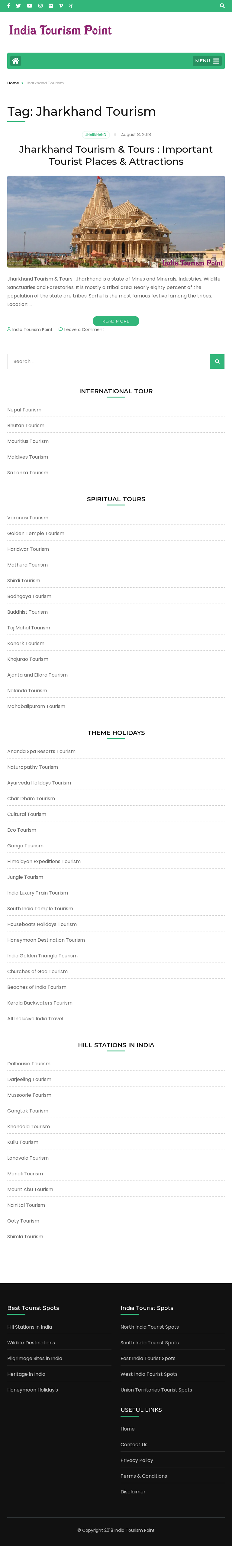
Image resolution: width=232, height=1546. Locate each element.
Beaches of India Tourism (36, 987)
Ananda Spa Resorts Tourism (41, 751)
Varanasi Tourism (27, 517)
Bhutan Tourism (25, 425)
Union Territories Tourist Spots (156, 1389)
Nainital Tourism (26, 1205)
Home (128, 1428)
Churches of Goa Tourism (37, 971)
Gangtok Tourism (27, 1110)
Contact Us (134, 1444)
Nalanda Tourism (27, 690)
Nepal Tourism (24, 409)
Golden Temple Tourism (35, 533)
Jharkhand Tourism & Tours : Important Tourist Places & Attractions (116, 155)
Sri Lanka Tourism (27, 472)
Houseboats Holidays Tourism (42, 924)
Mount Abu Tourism (30, 1189)
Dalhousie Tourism (28, 1063)
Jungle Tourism (25, 877)
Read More (116, 321)
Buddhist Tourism (27, 612)
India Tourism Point (32, 329)
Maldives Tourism (27, 456)
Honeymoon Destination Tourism (46, 940)
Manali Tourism (25, 1173)
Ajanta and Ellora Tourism (37, 674)
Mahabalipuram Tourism (36, 706)
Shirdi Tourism (23, 580)
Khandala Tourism (28, 1126)
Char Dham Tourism (31, 798)
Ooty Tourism (23, 1220)
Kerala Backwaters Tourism (39, 1002)
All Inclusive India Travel (35, 1018)
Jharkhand (95, 134)
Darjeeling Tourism (29, 1079)
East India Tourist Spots (148, 1358)
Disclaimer (133, 1491)
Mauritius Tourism (28, 441)
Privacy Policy (137, 1460)
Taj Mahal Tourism (28, 627)
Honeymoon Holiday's (32, 1389)
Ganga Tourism (25, 845)
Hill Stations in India (29, 1327)
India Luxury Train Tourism (37, 892)
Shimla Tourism (25, 1236)
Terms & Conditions (144, 1476)
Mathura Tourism (27, 564)
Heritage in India (26, 1374)
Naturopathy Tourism (32, 767)
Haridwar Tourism (28, 549)
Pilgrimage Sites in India (34, 1358)
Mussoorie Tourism (29, 1095)
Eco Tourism (21, 830)
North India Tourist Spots (150, 1327)
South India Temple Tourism (40, 908)
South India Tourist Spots (150, 1342)
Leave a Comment (84, 329)
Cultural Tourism (26, 814)
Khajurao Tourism (27, 659)
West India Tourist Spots (149, 1374)
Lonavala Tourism (28, 1158)
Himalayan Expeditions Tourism (44, 861)
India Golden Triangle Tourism (42, 955)
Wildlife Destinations (31, 1342)
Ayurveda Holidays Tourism (39, 782)
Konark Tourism (25, 643)
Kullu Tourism (22, 1142)
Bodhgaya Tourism (29, 596)
